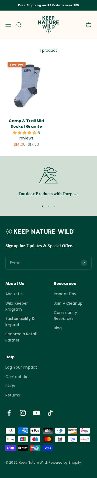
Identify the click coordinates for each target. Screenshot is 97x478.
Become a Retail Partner (21, 337)
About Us (13, 294)
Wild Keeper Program (16, 306)
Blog (58, 328)
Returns (12, 395)
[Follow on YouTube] (36, 413)
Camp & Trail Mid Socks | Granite (26, 123)
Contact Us (16, 376)
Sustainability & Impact (20, 321)
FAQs (10, 386)
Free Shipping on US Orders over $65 (48, 5)
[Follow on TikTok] (50, 413)
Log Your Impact (21, 367)
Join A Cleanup (68, 303)
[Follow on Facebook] (9, 413)
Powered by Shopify (65, 462)
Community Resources (65, 315)
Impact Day (65, 294)
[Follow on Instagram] (22, 413)
